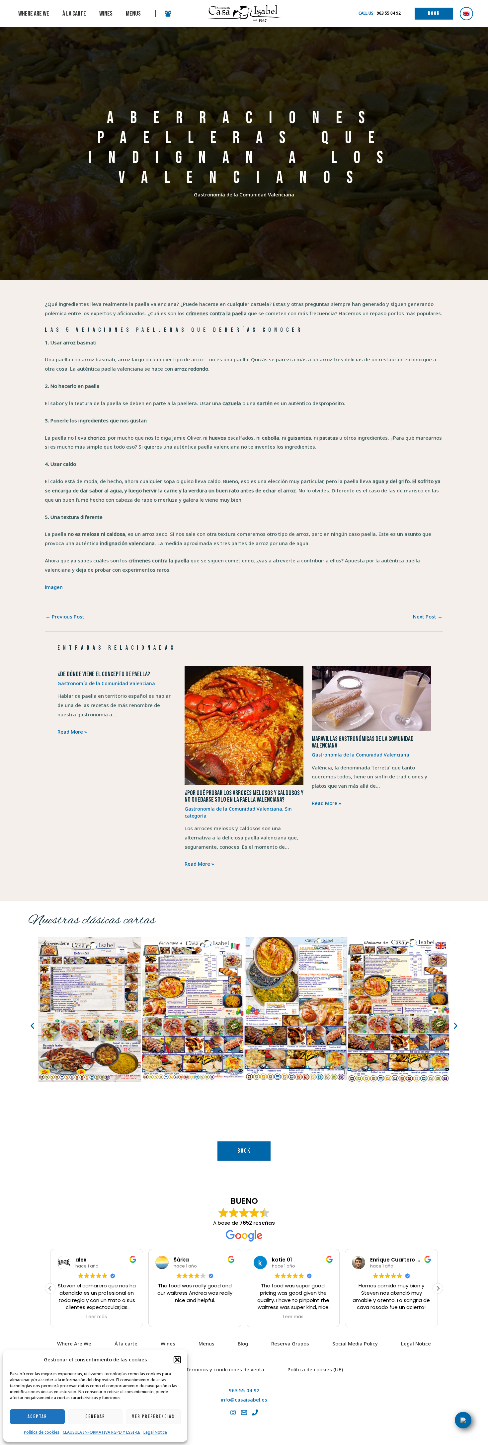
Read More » (72, 731)
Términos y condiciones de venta (225, 1369)
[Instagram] (233, 1412)
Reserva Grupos (290, 1343)
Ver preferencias (153, 1416)
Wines (168, 1343)
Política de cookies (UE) (315, 1369)
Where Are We (74, 1343)
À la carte (126, 1343)
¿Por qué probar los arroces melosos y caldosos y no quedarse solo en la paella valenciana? (244, 796)
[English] (466, 14)
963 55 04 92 (244, 1390)
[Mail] (244, 1412)
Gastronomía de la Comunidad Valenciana (244, 194)
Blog (243, 1343)
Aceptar (37, 1416)
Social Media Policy (355, 1343)
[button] (177, 1359)
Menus (206, 1343)
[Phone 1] (255, 1412)
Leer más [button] (96, 1317)
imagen (54, 587)
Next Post (428, 616)
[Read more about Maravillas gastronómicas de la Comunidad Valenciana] (371, 697)
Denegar (95, 1416)
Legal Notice (155, 1432)
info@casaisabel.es (244, 1399)
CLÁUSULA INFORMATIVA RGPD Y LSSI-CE (101, 1432)
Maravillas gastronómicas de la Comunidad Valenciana (363, 742)
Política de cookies (41, 1432)
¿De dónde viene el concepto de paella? (103, 674)
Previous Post (64, 616)
